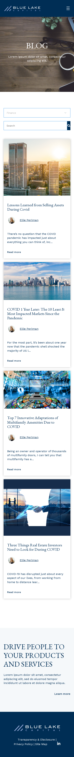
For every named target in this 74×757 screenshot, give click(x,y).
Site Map (41, 744)
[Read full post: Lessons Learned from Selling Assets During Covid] (37, 194)
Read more (14, 252)
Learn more (62, 694)
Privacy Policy (23, 744)
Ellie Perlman (29, 220)
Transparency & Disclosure (36, 739)
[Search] (68, 125)
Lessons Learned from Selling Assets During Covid (35, 207)
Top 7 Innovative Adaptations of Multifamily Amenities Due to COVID (32, 422)
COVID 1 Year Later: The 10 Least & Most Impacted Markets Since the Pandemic (36, 314)
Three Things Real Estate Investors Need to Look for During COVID (34, 547)
